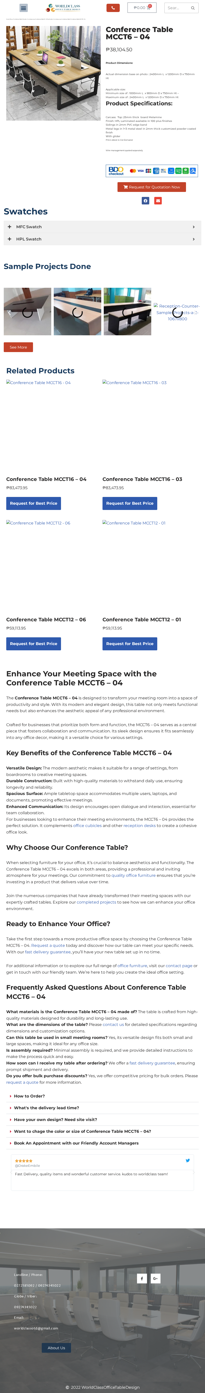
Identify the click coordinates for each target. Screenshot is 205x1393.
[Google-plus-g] (155, 1278)
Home (7, 19)
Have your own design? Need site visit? (55, 1119)
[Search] (193, 8)
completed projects (96, 902)
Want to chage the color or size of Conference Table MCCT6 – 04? (82, 1131)
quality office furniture (134, 875)
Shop (11, 19)
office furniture (132, 965)
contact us (113, 1024)
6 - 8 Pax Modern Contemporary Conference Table (57, 19)
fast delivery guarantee (48, 952)
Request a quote (48, 945)
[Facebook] (145, 200)
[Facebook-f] (142, 1278)
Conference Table (18, 19)
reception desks (140, 825)
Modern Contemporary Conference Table (33, 19)
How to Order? (29, 1096)
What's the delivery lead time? (46, 1107)
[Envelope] (158, 200)
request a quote (22, 1082)
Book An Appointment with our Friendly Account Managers (76, 1143)
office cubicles (87, 825)
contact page (179, 965)
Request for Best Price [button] (33, 503)
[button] (24, 8)
